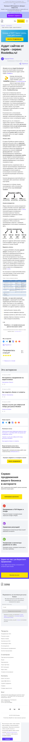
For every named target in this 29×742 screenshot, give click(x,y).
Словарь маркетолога (6, 712)
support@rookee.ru (6, 705)
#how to (12, 404)
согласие (21, 644)
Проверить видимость (14, 15)
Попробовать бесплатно (12, 519)
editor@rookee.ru (19, 474)
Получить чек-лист (14, 599)
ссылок (5, 284)
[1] (3, 378)
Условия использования (7, 696)
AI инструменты (5, 670)
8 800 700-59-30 (5, 703)
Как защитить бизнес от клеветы (14, 414)
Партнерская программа (7, 682)
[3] (7, 378)
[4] (9, 378)
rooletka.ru (15, 73)
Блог (2, 717)
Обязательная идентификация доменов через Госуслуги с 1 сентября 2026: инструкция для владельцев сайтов (13, 455)
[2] (5, 378)
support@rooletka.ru (20, 353)
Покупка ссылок (5, 660)
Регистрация (20, 21)
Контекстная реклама (6, 675)
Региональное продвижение (8, 673)
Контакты (4, 700)
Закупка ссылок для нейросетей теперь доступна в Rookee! (13, 460)
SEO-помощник (5, 691)
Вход (14, 21)
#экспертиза (6, 404)
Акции (2, 684)
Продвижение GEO (6, 658)
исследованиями (14, 83)
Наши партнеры (5, 689)
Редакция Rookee (9, 58)
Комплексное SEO (5, 665)
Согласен (7, 739)
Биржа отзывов (5, 663)
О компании (5, 679)
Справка (3, 710)
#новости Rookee (7, 431)
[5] (10, 378)
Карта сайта (4, 694)
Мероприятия (4, 686)
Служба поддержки (6, 708)
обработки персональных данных (10, 732)
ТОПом (20, 221)
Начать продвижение (14, 39)
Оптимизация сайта (6, 668)
